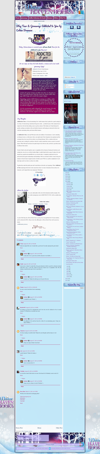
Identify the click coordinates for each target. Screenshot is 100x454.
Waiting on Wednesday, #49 (72, 203)
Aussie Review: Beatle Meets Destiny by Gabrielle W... (74, 212)
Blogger (52, 444)
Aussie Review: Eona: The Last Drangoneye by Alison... (72, 230)
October (68, 186)
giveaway (52, 235)
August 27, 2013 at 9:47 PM (36, 253)
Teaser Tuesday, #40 (70, 242)
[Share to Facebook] (39, 233)
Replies (23, 251)
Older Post (59, 428)
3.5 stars (22, 235)
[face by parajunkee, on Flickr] (75, 28)
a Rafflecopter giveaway (22, 224)
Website (29, 204)
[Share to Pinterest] (40, 233)
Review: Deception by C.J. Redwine (73, 240)
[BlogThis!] (36, 233)
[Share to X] (37, 233)
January (68, 276)
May (68, 269)
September (69, 188)
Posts (67, 85)
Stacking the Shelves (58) (71, 194)
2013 (67, 181)
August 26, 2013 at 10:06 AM (30, 287)
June (68, 268)
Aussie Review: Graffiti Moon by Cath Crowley (74, 210)
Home (17, 18)
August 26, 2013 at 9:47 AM (30, 264)
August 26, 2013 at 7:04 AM (30, 243)
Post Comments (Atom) (27, 431)
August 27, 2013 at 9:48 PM (36, 297)
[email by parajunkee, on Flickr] (78, 28)
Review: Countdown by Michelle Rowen (74, 243)
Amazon (42, 75)
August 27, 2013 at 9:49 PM (36, 340)
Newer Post (19, 428)
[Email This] (35, 233)
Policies (56, 18)
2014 (67, 179)
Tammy (22, 287)
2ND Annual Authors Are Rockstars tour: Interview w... (74, 224)
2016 (67, 176)
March (68, 273)
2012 (67, 278)
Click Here (22, 399)
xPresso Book (47, 47)
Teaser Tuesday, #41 (70, 204)
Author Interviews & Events (37, 18)
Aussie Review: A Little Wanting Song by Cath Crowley (74, 220)
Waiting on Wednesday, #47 (72, 252)
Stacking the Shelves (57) (71, 214)
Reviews (49, 18)
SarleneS (24, 233)
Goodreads (35, 204)
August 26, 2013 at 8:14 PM (31, 330)
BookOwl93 (23, 307)
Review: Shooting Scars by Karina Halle (74, 201)
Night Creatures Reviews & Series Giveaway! (73, 192)
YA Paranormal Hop (69, 160)
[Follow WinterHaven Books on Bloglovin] (70, 77)
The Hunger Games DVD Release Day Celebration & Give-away (73, 153)
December (69, 182)
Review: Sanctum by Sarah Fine (71, 138)
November (69, 184)
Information (22, 398)
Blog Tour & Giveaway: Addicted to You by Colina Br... (75, 207)
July (67, 266)
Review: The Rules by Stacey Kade (73, 256)
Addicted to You (36, 50)
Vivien (21, 243)
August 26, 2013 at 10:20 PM (31, 371)
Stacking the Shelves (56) (71, 248)
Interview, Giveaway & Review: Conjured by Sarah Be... (74, 199)
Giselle (21, 264)
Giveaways (24, 18)
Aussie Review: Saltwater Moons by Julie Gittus (74, 196)
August (68, 189)
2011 (67, 280)
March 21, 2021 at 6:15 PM (31, 391)
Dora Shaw (22, 391)
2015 (67, 178)
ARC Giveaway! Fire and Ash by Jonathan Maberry (74, 227)
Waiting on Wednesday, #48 (72, 222)
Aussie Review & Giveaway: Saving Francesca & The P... (73, 232)
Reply (21, 248)
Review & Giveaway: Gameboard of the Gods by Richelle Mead (74, 146)
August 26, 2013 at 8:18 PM (28, 351)
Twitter (46, 204)
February (68, 274)
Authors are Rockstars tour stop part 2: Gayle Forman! (74, 217)
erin (21, 351)
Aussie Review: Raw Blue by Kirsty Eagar (74, 262)
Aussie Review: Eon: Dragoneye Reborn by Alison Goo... (75, 258)
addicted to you (28, 235)
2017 (67, 174)
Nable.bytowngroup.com (25, 396)
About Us (63, 18)
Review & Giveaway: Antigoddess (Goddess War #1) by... (73, 246)
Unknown (22, 331)
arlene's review (35, 235)
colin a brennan (46, 235)
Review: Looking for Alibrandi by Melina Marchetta (74, 250)
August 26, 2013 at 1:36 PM (32, 307)
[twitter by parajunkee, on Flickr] (72, 28)
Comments (68, 87)
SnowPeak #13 (69, 264)
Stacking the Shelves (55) (71, 260)
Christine (22, 371)
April (68, 271)
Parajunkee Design (65, 448)
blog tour (41, 235)
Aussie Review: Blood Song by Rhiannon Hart (74, 238)
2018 (67, 172)
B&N (46, 75)
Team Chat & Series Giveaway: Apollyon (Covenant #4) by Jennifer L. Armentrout (73, 131)
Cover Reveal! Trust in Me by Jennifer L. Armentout (74, 235)
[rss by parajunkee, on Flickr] (68, 28)
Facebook (41, 204)
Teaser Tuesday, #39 (70, 254)
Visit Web (22, 401)
